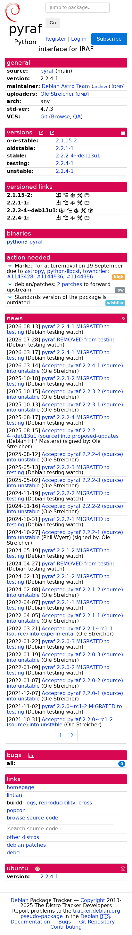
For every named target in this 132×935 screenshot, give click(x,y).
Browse (60, 117)
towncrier (95, 271)
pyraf (47, 71)
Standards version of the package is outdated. (65, 300)
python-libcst (63, 271)
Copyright (92, 900)
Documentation (30, 922)
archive (101, 86)
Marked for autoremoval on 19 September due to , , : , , (65, 271)
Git (43, 117)
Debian (20, 900)
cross (85, 803)
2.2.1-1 (65, 148)
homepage (20, 787)
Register (55, 39)
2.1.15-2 (66, 141)
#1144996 (79, 277)
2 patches (69, 284)
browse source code (32, 818)
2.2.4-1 (65, 163)
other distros (23, 837)
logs (30, 803)
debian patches (26, 845)
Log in (79, 39)
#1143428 (20, 277)
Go (53, 22)
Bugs (64, 922)
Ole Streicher (57, 94)
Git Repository (97, 922)
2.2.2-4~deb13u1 (78, 156)
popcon (16, 810)
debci (14, 853)
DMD (118, 86)
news (15, 318)
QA (77, 117)
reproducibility (57, 803)
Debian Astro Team (66, 86)
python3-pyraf (25, 242)
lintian (14, 795)
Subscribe (109, 39)
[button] (10, 266)
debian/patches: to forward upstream (65, 287)
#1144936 (50, 277)
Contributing (66, 927)
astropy (34, 271)
